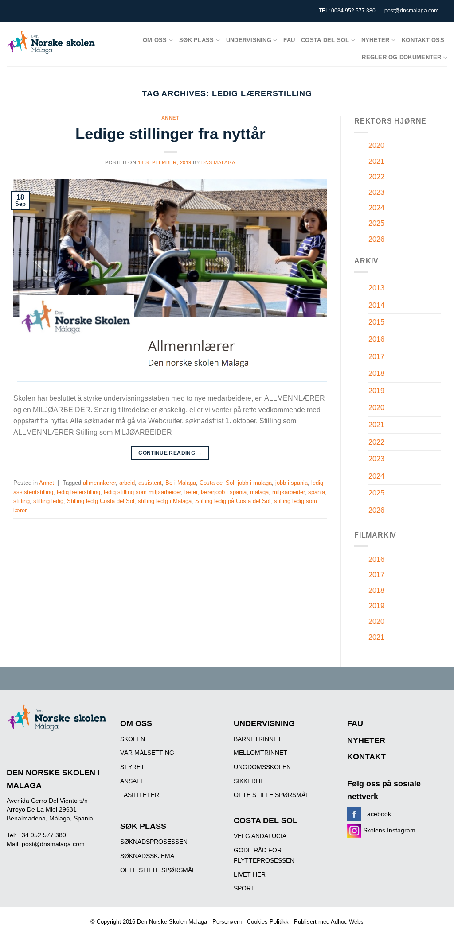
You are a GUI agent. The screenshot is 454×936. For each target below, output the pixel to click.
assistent (150, 483)
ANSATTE (134, 781)
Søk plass (196, 40)
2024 (376, 208)
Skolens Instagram (388, 830)
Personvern (227, 921)
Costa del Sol (325, 40)
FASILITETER (139, 794)
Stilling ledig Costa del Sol (100, 501)
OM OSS (136, 723)
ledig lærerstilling (78, 492)
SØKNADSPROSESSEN (154, 841)
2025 (376, 223)
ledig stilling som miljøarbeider (142, 492)
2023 (376, 192)
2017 (376, 356)
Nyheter (375, 40)
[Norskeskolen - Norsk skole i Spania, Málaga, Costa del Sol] (51, 42)
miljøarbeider (288, 492)
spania (316, 492)
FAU (289, 40)
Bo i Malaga (180, 483)
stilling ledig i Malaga (165, 501)
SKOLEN (132, 739)
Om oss (155, 40)
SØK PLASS (143, 826)
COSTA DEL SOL (265, 820)
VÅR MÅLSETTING (147, 752)
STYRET (132, 766)
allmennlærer (99, 483)
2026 (376, 239)
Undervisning (248, 40)
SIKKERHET (251, 781)
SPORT (244, 888)
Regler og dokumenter (401, 57)
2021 (376, 161)
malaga (259, 492)
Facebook (376, 813)
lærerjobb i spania (224, 492)
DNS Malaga (218, 162)
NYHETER (366, 740)
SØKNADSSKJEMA (147, 855)
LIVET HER (250, 874)
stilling (21, 501)
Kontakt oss (423, 40)
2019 (376, 391)
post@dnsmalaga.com (411, 11)
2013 (376, 288)
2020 (376, 145)
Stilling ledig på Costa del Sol (232, 501)
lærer (190, 492)
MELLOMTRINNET (260, 752)
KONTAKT (366, 756)
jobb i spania (291, 483)
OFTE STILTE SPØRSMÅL (158, 870)
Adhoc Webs (347, 921)
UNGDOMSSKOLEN (262, 766)
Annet (170, 117)
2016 (376, 339)
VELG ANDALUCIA (260, 835)
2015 (376, 322)
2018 (376, 373)
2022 (376, 177)
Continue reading (170, 453)
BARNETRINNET (258, 739)
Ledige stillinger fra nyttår (170, 133)
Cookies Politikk (268, 921)
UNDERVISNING (264, 723)
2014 (376, 305)
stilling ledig (48, 501)
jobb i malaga (255, 483)
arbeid (127, 483)
